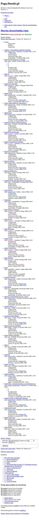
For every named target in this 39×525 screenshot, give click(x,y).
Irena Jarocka (8, 219)
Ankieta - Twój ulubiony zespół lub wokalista (17, 50)
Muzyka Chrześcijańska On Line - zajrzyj (16, 296)
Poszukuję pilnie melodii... (12, 316)
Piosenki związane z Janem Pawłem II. (15, 122)
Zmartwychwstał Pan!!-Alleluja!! (13, 142)
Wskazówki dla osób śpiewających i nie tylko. (17, 180)
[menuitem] (5, 19)
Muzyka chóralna (9, 161)
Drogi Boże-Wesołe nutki (11, 132)
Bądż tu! (6, 74)
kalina (20, 158)
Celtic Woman (8, 190)
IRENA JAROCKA (10, 248)
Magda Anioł (8, 93)
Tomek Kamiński (9, 374)
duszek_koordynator (15, 34)
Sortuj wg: (23, 440)
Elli (20, 177)
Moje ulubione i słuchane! (11, 209)
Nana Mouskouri (9, 229)
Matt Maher (7, 287)
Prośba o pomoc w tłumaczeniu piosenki (15, 398)
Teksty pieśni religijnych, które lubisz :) (15, 103)
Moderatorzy (28, 34)
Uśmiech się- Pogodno (10, 84)
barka (6, 267)
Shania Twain (8, 238)
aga (23, 34)
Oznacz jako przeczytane (8, 39)
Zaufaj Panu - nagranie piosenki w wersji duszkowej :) (20, 384)
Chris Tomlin (8, 427)
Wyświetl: (5, 440)
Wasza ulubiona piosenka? (12, 335)
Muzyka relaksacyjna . (10, 171)
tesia (20, 56)
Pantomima (7, 200)
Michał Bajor (8, 113)
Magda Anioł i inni (9, 417)
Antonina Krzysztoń (10, 408)
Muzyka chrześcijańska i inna (14, 30)
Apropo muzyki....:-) (10, 306)
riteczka (21, 71)
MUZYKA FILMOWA (11, 151)
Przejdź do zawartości (7, 12)
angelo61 (10, 76)
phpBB (16, 506)
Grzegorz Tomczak (9, 277)
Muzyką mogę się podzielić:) (12, 325)
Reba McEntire (8, 258)
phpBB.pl (23, 510)
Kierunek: (5, 442)
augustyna (11, 85)
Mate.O (6, 345)
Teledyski (7, 354)
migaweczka (11, 51)
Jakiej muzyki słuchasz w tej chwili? (14, 59)
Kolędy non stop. (9, 364)
